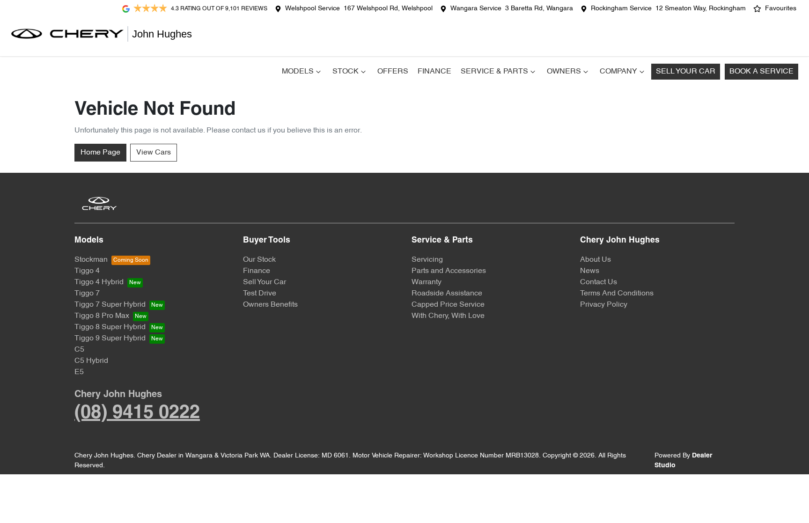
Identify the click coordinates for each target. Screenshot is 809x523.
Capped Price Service (448, 305)
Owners (564, 71)
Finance (434, 71)
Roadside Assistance (447, 293)
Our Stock (259, 260)
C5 (79, 350)
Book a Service (761, 71)
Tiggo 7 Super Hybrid (110, 305)
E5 (79, 372)
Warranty (426, 282)
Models (298, 71)
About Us (595, 260)
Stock (345, 71)
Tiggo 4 (87, 271)
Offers (392, 71)
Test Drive (259, 293)
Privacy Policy (603, 305)
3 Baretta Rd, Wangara (539, 9)
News (589, 271)
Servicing (427, 260)
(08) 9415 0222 (137, 413)
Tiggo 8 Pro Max (101, 316)
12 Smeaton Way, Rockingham (700, 9)
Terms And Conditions (617, 293)
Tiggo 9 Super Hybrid (110, 338)
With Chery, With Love (448, 316)
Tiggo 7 (87, 293)
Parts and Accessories (449, 271)
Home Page (100, 152)
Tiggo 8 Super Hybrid (110, 327)
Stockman (91, 260)
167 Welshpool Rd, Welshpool (388, 9)
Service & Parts (494, 71)
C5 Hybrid (91, 361)
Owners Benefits (270, 305)
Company (618, 71)
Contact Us (598, 282)
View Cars (153, 152)
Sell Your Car (685, 71)
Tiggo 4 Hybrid (99, 282)
